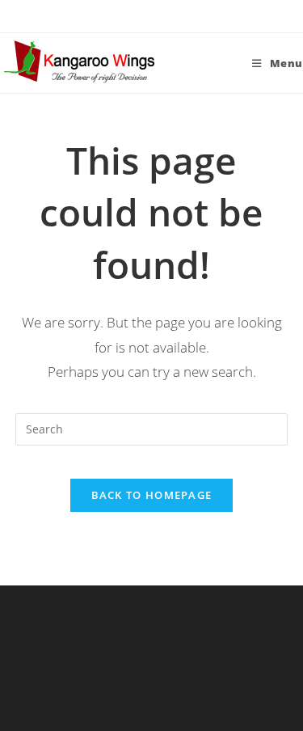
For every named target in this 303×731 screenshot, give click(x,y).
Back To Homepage (152, 495)
